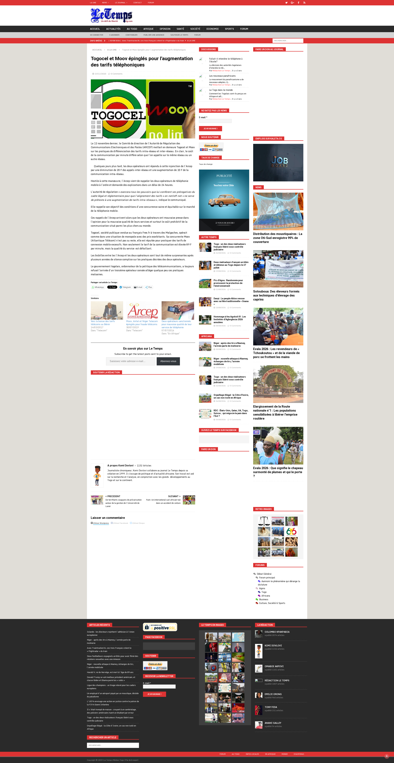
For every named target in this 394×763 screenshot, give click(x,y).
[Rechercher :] (288, 40)
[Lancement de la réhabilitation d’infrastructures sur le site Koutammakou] (264, 541)
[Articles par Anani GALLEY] (258, 727)
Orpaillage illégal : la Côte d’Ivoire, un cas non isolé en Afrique (111, 727)
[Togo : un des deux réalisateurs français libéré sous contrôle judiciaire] (205, 247)
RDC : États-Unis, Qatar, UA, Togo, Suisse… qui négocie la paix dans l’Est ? (231, 413)
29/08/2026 (221, 367)
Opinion (165, 29)
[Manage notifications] (386, 756)
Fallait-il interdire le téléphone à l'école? (225, 60)
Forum (151, 2)
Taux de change (206, 164)
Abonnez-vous (168, 361)
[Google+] (292, 2)
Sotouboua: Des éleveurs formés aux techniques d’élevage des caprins (276, 295)
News (104, 2)
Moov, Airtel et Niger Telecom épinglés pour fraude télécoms (142, 322)
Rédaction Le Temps (221, 70)
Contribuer (131, 35)
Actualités (113, 29)
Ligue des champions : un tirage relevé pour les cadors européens (111, 686)
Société (195, 29)
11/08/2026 (221, 289)
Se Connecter (96, 35)
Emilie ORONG (273, 694)
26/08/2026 (221, 253)
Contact (137, 2)
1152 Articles (144, 465)
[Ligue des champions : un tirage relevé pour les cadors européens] (225, 657)
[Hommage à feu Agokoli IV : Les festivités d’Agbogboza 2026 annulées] (205, 319)
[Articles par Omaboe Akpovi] (258, 671)
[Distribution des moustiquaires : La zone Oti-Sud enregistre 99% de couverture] (278, 211)
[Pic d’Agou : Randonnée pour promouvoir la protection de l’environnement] (205, 283)
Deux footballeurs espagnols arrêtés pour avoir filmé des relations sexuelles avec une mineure (112, 657)
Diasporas (299, 754)
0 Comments (117, 73)
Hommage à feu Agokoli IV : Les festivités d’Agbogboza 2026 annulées (230, 319)
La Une (93, 2)
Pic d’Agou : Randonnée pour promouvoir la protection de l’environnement (228, 283)
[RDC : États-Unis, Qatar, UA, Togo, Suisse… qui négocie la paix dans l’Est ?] (205, 413)
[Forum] (304, 2)
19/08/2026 (221, 271)
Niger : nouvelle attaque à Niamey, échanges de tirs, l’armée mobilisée (231, 361)
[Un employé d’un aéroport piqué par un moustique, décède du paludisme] (238, 657)
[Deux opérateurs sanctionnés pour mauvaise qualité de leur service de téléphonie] (178, 310)
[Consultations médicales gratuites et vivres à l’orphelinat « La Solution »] (278, 521)
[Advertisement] (278, 494)
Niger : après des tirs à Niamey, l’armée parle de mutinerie (109, 641)
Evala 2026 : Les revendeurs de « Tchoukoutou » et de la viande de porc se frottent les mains (276, 353)
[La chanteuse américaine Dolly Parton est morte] (225, 677)
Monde (285, 754)
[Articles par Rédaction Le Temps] (258, 684)
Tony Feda (271, 707)
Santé (180, 29)
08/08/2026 (221, 325)
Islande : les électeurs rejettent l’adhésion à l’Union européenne (110, 633)
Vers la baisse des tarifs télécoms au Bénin (103, 322)
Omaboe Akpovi (274, 666)
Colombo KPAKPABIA (277, 632)
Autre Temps (209, 237)
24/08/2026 (221, 419)
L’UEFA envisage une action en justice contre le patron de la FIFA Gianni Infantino (113, 703)
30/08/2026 (221, 349)
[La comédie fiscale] (264, 552)
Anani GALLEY (273, 723)
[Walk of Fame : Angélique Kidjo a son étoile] (238, 708)
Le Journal (120, 2)
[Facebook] (298, 2)
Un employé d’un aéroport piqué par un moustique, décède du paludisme (113, 695)
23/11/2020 (100, 73)
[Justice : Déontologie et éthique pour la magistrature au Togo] (264, 521)
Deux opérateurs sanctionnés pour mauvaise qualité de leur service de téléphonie (177, 324)
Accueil (95, 29)
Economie (213, 29)
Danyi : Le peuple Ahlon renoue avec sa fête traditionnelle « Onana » (231, 301)
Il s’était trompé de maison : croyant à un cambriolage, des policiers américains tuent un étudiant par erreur (111, 711)
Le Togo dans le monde (221, 90)
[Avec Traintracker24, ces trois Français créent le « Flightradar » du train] (238, 637)
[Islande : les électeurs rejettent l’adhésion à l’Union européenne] (211, 637)
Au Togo (132, 29)
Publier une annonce (154, 35)
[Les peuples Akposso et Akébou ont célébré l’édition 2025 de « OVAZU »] (264, 531)
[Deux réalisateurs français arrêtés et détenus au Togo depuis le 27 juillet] (205, 265)
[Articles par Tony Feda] (258, 713)
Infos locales (252, 754)
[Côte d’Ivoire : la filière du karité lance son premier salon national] (225, 708)
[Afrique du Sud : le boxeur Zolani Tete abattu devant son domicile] (225, 698)
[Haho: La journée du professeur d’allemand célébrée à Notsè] (278, 552)
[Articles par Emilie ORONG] (258, 696)
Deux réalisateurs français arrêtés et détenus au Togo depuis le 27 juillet (231, 265)
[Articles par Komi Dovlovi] (258, 656)
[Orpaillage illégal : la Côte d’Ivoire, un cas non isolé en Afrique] (205, 398)
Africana (206, 336)
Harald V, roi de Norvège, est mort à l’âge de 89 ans (110, 672)
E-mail (203, 117)
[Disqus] (143, 569)
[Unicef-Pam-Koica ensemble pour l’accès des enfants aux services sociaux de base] (278, 531)
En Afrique (270, 754)
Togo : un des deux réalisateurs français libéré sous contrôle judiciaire (230, 247)
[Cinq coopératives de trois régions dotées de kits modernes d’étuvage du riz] (278, 541)
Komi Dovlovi (273, 645)
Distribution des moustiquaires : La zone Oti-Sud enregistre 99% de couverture (277, 238)
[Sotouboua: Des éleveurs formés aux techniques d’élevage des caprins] (278, 269)
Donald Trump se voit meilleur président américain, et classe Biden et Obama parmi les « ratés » (111, 678)
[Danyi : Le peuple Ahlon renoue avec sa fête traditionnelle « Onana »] (205, 301)
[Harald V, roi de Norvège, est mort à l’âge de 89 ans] (238, 647)
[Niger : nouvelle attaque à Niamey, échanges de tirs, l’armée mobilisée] (205, 361)
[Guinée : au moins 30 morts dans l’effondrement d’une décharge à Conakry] (238, 687)
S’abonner (114, 35)
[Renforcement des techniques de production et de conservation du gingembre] (291, 541)
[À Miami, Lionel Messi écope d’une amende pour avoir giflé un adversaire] (211, 718)
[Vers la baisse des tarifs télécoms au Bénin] (107, 310)
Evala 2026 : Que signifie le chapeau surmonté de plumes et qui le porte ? (278, 472)
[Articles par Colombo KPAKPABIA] (258, 636)
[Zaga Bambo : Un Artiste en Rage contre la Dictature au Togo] (291, 552)
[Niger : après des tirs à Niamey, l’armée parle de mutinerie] (205, 346)
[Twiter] (286, 2)
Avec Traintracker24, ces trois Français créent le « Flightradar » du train (109, 649)
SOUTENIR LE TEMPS (179, 35)
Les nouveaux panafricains (222, 76)
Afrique (148, 29)
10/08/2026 (221, 307)
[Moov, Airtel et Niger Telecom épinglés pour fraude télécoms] (142, 310)
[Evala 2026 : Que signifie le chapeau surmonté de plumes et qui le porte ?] (278, 446)
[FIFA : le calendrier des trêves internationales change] (211, 687)
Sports (229, 29)
